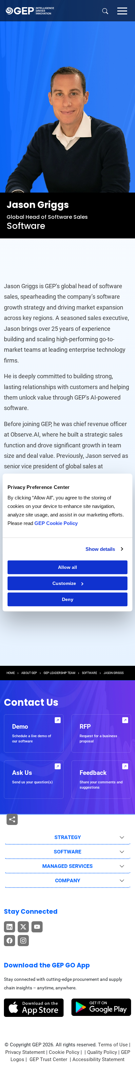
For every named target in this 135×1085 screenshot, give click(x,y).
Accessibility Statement (98, 1059)
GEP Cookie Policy (56, 523)
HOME (11, 673)
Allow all (67, 567)
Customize (64, 583)
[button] (122, 10)
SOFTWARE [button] (67, 852)
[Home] (29, 10)
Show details (100, 549)
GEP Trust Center (48, 1059)
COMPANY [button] (67, 880)
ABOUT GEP (29, 673)
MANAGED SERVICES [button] (67, 866)
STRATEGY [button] (67, 837)
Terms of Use (113, 1045)
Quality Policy (102, 1052)
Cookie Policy (64, 1052)
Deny (67, 599)
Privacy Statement (25, 1052)
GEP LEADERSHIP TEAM (59, 673)
